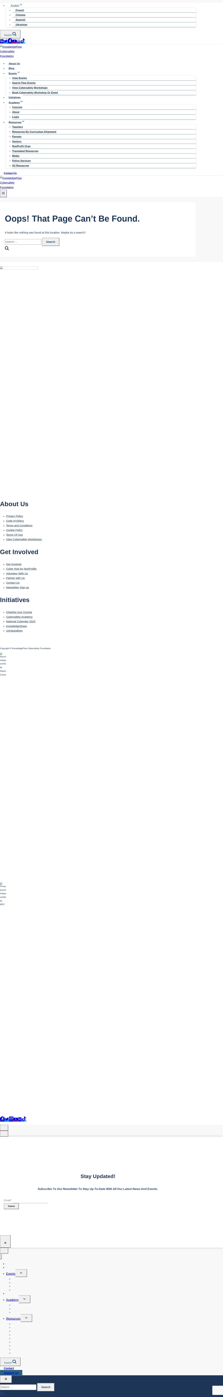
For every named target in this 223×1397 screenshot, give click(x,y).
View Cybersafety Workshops (29, 87)
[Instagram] (18, 43)
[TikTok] (22, 43)
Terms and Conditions (19, 525)
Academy (12, 1299)
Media (15, 155)
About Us (14, 63)
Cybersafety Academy (19, 616)
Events (10, 1273)
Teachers (17, 126)
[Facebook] (10, 43)
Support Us (11, 1373)
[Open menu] (3, 193)
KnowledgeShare (16, 626)
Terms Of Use (14, 534)
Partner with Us (15, 578)
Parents (16, 136)
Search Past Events (23, 82)
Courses (17, 107)
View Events (19, 78)
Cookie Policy (14, 530)
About (15, 112)
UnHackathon (14, 630)
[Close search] (6, 1379)
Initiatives (14, 97)
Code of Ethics (15, 520)
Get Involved (13, 564)
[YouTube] (14, 43)
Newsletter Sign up (17, 587)
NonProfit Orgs (21, 146)
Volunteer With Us (17, 573)
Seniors (16, 141)
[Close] (5, 1241)
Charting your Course (19, 612)
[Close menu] (1, 1256)
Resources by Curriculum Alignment (34, 131)
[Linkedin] (2, 43)
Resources (13, 1318)
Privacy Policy (14, 516)
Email (8, 1200)
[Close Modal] (4, 1128)
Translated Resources (25, 151)
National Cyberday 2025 (20, 621)
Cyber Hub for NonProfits (21, 568)
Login (15, 116)
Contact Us (10, 173)
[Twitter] (6, 43)
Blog (11, 68)
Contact (9, 1368)
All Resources (20, 165)
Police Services (21, 160)
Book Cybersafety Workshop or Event (35, 92)
